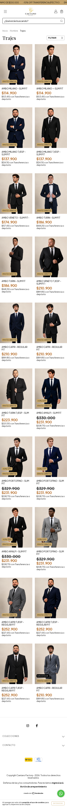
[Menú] (5, 11)
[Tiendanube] (33, 793)
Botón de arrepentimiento (33, 786)
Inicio (5, 31)
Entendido (58, 803)
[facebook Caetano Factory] (37, 725)
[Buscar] (61, 21)
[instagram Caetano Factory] (28, 725)
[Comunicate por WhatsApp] (61, 793)
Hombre (14, 31)
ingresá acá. (58, 783)
